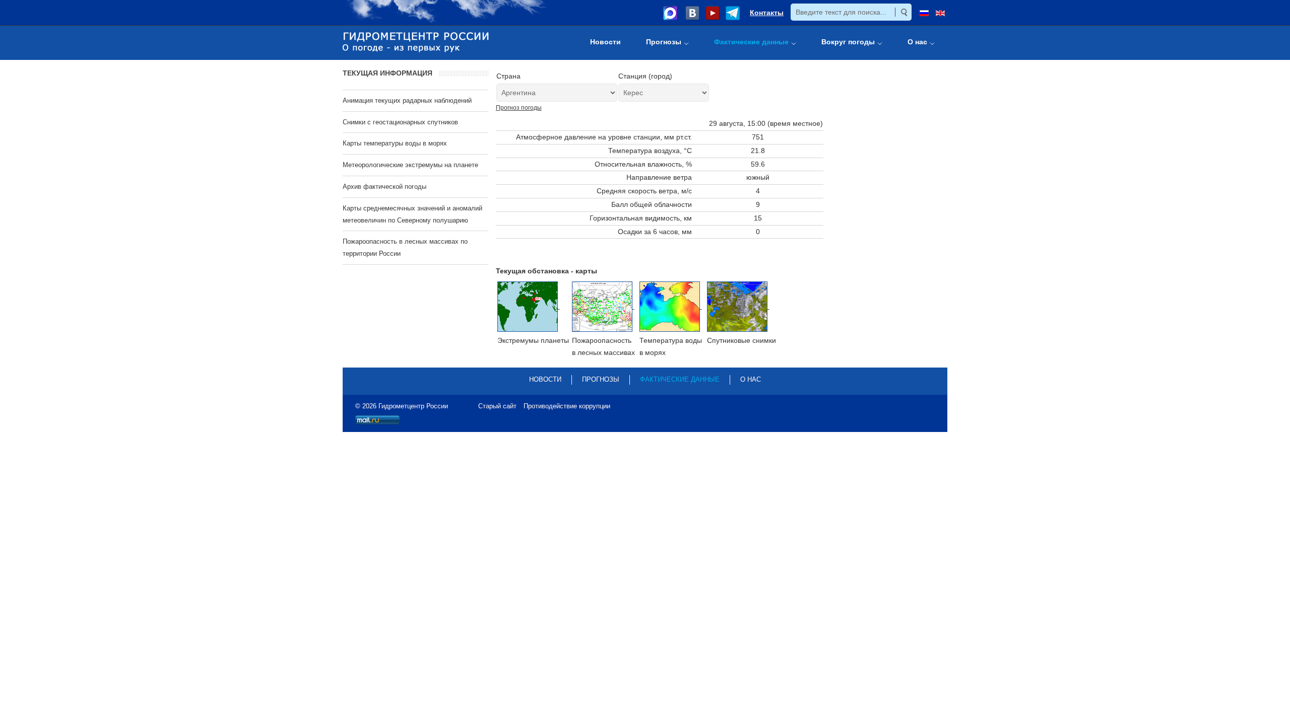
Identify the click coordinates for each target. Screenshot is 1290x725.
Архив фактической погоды (384, 186)
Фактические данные (680, 379)
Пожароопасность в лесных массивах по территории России (405, 247)
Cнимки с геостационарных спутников (400, 122)
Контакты (767, 13)
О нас (750, 379)
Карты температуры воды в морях (395, 143)
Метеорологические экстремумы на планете (410, 165)
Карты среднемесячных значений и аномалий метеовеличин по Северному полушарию (412, 214)
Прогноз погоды (519, 107)
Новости (545, 379)
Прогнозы (600, 379)
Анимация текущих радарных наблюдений (407, 100)
